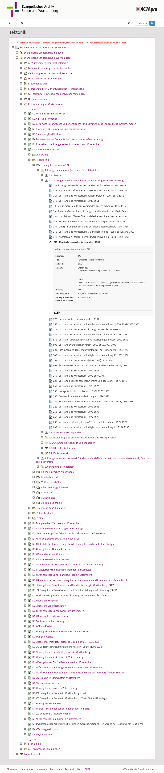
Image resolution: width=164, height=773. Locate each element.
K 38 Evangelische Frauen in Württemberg (54, 688)
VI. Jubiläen (47, 492)
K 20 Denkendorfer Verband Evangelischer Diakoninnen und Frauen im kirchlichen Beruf (79, 580)
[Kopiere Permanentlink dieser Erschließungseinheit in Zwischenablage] (58, 313)
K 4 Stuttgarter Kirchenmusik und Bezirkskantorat (59, 129)
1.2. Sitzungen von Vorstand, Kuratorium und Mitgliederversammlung (86, 180)
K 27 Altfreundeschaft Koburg (48, 621)
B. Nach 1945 (43, 160)
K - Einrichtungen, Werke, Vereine (46, 104)
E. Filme (41, 518)
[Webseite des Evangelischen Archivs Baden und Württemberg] (32, 9)
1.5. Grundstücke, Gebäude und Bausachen (72, 443)
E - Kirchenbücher (37, 83)
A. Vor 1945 (42, 154)
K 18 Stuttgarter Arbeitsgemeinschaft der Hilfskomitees (61, 569)
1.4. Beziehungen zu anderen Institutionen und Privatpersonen (82, 437)
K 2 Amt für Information (44, 118)
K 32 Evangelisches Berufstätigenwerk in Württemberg (61, 652)
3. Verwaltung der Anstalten (59, 466)
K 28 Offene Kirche (42, 626)
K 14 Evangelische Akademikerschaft (51, 549)
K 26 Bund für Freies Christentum (50, 616)
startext (153, 769)
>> (35, 109)
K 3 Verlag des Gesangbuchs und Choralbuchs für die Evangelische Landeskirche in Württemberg (84, 124)
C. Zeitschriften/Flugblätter (51, 508)
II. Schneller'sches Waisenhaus (57, 472)
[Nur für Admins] (128, 23)
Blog (79, 769)
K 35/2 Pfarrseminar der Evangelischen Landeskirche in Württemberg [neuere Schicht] (78, 672)
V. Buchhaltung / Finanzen (55, 487)
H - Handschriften (37, 99)
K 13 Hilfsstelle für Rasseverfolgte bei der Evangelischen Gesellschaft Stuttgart (73, 544)
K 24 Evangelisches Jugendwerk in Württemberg (58, 611)
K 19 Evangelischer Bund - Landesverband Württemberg (62, 574)
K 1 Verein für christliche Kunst (48, 113)
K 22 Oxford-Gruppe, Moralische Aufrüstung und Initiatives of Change (69, 595)
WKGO (87, 769)
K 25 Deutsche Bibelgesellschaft (49, 605)
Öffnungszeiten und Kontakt (20, 769)
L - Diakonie (34, 743)
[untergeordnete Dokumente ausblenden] (13, 47)
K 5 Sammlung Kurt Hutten (46, 134)
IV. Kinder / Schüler (51, 482)
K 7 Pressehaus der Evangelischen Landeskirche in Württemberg (66, 144)
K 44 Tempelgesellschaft (45, 729)
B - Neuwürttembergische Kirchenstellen (49, 68)
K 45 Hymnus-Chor (42, 734)
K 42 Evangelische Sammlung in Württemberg (56, 719)
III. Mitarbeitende (50, 477)
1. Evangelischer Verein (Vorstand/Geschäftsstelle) (72, 170)
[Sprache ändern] (152, 23)
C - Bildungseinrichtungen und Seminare (50, 73)
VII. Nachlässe (48, 497)
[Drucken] (55, 313)
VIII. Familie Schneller (52, 502)
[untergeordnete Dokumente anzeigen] (17, 52)
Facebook (69, 769)
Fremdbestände (32, 754)
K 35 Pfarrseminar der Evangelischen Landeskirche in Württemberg (68, 667)
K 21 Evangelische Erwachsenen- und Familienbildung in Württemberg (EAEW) (73, 585)
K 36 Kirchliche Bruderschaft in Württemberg (56, 678)
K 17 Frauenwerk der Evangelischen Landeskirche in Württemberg (67, 564)
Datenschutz (56, 769)
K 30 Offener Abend (42, 636)
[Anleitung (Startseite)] (10, 23)
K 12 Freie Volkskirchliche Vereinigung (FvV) (55, 539)
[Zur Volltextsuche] (22, 23)
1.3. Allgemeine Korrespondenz (66, 432)
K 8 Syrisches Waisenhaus (46, 149)
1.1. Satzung (55, 175)
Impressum (42, 769)
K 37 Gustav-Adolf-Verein (45, 683)
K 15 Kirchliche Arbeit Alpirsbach (49, 554)
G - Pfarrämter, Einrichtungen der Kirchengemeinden (56, 94)
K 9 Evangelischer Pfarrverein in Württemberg (56, 523)
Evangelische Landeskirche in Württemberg (47, 57)
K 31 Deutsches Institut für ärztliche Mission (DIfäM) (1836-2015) (66, 641)
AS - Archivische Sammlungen (44, 749)
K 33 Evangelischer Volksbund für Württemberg (57, 657)
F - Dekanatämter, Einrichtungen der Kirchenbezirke (56, 88)
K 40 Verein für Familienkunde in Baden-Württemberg (61, 708)
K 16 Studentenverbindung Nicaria (50, 559)
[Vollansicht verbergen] (50, 242)
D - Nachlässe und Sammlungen (45, 78)
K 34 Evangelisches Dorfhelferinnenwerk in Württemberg (62, 662)
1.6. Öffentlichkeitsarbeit (62, 448)
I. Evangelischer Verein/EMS (55, 165)
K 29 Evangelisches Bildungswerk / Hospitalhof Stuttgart (62, 631)
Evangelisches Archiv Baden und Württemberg (44, 47)
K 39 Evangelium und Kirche (47, 703)
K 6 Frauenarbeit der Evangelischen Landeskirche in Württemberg (67, 139)
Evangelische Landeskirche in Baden (43, 52)
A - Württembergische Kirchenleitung (48, 63)
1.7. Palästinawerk (58, 453)
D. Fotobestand (45, 513)
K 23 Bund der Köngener (45, 600)
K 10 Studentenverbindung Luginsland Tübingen (58, 528)
